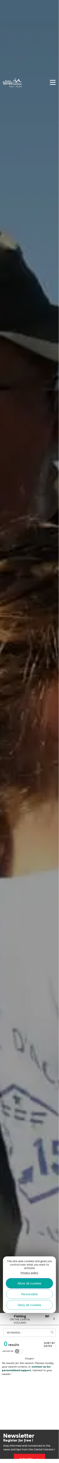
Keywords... (14, 1332)
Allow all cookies (29, 1283)
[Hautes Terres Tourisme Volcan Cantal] (12, 83)
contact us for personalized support (26, 1368)
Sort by (49, 1344)
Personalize (29, 1294)
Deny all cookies (29, 1305)
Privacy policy (29, 1273)
